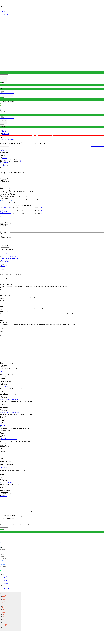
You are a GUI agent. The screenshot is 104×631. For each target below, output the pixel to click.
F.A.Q (4, 582)
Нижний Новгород (5, 624)
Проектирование (2, 562)
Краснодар (3, 596)
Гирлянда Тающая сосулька (4, 253)
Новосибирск (4, 598)
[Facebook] (2, 165)
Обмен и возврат (2, 550)
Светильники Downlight (5, 138)
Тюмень (3, 610)
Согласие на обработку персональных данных (7, 75)
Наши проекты (4, 16)
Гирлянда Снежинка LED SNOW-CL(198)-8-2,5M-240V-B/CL (9, 258)
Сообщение (3, 238)
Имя (2, 233)
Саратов (3, 608)
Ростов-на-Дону (4, 595)
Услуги (3, 585)
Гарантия (5, 13)
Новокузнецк (4, 625)
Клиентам (3, 11)
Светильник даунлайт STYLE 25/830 (5, 207)
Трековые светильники (5, 131)
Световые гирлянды (3, 559)
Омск (3, 604)
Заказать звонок (2, 3)
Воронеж (3, 597)
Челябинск (3, 619)
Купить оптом (2, 150)
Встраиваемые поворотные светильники (8, 139)
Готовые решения (2, 561)
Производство (6, 589)
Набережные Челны (5, 623)
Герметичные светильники (3, 556)
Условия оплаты (4, 158)
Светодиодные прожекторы (4, 558)
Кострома (3, 612)
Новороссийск (4, 613)
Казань (3, 602)
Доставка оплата (6, 14)
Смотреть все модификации (4, 162)
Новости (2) (5, 576)
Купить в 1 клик (6, 150)
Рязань (3, 609)
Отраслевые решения (7, 586)
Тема (2, 236)
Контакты (1, 552)
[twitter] (5, 165)
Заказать (20, 159)
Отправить (2, 82)
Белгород (3, 616)
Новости (5, 8)
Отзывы (5, 10)
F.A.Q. (4, 15)
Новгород (3, 599)
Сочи (2, 607)
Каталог (3, 574)
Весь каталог (4, 130)
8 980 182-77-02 (3, 2)
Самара (3, 600)
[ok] (9, 165)
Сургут (3, 606)
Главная (3, 573)
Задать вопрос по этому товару (4, 146)
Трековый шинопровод (5, 134)
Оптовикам (3, 32)
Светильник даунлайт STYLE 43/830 (5, 208)
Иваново (3, 621)
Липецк (3, 622)
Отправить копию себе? (4, 245)
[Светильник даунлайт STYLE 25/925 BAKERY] (97, 146)
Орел (3, 614)
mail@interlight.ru (5, 105)
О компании (3, 6)
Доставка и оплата (2, 549)
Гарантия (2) (5, 580)
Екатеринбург (4, 617)
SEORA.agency (7, 571)
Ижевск (3, 627)
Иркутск (3, 620)
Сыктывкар (3, 605)
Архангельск (4, 618)
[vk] (7, 165)
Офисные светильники (5, 133)
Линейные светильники (5, 132)
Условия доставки (4, 157)
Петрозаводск (4, 611)
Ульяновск (3, 628)
